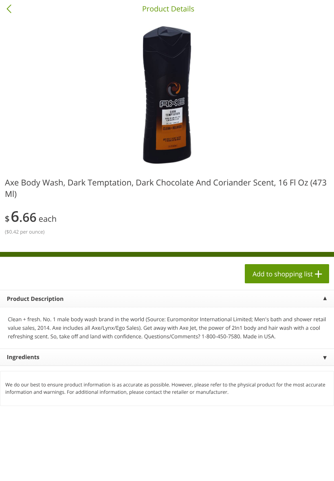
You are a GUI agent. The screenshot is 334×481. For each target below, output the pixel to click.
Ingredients (23, 357)
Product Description (35, 299)
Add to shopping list (283, 273)
